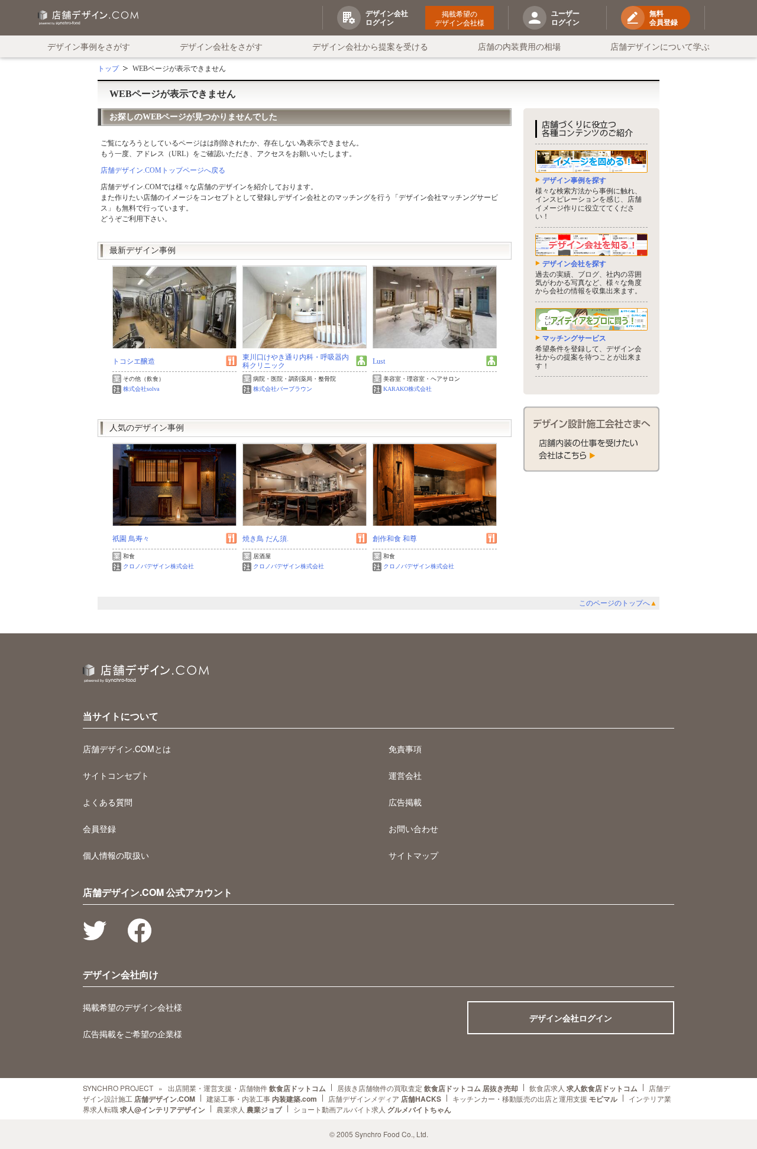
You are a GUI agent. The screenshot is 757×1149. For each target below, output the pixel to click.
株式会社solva (141, 389)
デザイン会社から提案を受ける (370, 46)
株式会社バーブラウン (282, 389)
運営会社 (405, 775)
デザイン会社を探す (574, 264)
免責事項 (405, 749)
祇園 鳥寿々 (131, 539)
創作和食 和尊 (395, 539)
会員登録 (99, 828)
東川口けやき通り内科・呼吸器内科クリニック (295, 361)
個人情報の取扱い (116, 855)
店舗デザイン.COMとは (127, 749)
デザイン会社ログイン (570, 1018)
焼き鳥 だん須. (265, 539)
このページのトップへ (618, 603)
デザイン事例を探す (574, 180)
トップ (108, 68)
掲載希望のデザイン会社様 (459, 17)
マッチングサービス (574, 338)
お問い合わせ (413, 828)
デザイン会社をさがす (221, 46)
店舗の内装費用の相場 (519, 46)
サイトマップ (413, 855)
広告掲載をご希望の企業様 (132, 1034)
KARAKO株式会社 (407, 389)
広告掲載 (405, 802)
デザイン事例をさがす (88, 46)
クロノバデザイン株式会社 (158, 566)
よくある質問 (107, 802)
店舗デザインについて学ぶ (660, 46)
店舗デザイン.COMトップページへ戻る (163, 170)
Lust (379, 361)
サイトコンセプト (116, 775)
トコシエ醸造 (133, 361)
